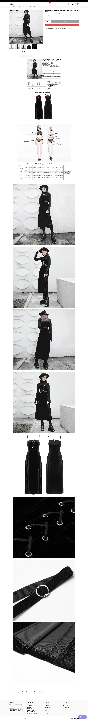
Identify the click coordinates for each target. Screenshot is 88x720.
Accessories (41, 3)
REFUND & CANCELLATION (32, 710)
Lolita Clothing (48, 707)
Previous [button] (10, 27)
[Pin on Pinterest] (28, 51)
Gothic (20, 3)
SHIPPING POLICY (30, 708)
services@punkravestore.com (17, 704)
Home (10, 6)
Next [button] (42, 27)
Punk (26, 3)
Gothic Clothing (48, 704)
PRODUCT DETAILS (14, 55)
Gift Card (46, 713)
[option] (26, 27)
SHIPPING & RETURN (26, 55)
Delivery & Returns (57, 19)
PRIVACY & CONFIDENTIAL (32, 713)
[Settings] (73, 4)
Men (30, 3)
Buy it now (62, 25)
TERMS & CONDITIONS (31, 711)
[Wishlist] (75, 4)
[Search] (71, 4)
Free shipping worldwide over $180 (44, 1)
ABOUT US (29, 704)
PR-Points (29, 707)
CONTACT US (29, 705)
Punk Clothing (47, 705)
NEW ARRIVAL (49, 3)
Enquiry (65, 19)
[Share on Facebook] (24, 51)
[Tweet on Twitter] (26, 51)
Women (34, 3)
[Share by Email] (30, 51)
